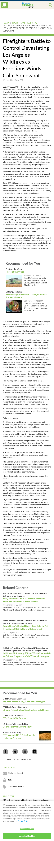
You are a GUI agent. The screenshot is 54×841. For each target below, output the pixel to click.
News (15, 23)
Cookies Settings (27, 829)
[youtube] (25, 751)
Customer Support (15, 773)
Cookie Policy (23, 821)
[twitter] (15, 751)
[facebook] (5, 751)
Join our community (21, 760)
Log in (6, 760)
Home (6, 23)
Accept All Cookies (26, 836)
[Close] (50, 805)
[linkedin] (34, 751)
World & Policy (29, 23)
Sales (10, 780)
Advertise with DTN (16, 787)
